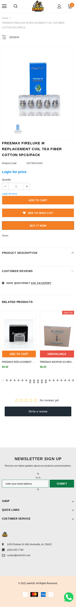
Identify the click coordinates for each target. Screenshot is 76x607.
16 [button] (61, 380)
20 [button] (30, 382)
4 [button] (15, 380)
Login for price (14, 172)
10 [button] (38, 380)
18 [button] (69, 380)
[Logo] (38, 6)
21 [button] (34, 382)
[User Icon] (59, 6)
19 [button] (73, 380)
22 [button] (38, 382)
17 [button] (65, 380)
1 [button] (3, 380)
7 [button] (26, 380)
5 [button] (18, 380)
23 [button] (42, 382)
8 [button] (30, 380)
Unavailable (57, 354)
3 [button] (11, 380)
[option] (38, 82)
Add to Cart (19, 354)
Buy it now (38, 225)
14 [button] (54, 380)
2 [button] (7, 380)
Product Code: (9, 163)
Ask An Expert (41, 283)
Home (5, 18)
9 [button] (34, 380)
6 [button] (22, 380)
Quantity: (6, 179)
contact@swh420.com (18, 555)
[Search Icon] (16, 6)
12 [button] (46, 380)
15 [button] (57, 380)
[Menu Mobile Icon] (4, 6)
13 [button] (50, 380)
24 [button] (46, 382)
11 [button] (42, 380)
